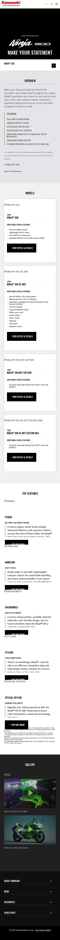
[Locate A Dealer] (47, 4)
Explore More (18, 544)
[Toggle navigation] (56, 4)
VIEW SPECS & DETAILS (22, 248)
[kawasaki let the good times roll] (22, 4)
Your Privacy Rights (43, 930)
